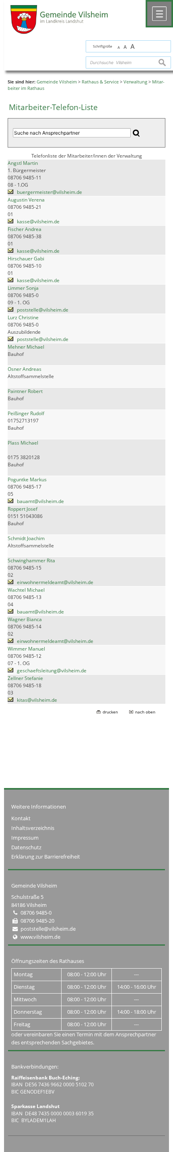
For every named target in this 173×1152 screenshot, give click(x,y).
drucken (110, 712)
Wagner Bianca (25, 619)
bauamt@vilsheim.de (40, 501)
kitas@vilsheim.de (37, 700)
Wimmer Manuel (26, 648)
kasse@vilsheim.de (38, 221)
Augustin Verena (26, 199)
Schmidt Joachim (26, 538)
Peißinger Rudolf (26, 413)
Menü (159, 13)
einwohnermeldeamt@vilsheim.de (55, 582)
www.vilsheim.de (40, 936)
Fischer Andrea (24, 229)
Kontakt (21, 818)
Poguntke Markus (27, 479)
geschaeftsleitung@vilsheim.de (51, 670)
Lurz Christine (23, 317)
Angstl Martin (23, 163)
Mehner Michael (26, 346)
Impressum (25, 837)
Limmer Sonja (23, 288)
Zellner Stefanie (25, 678)
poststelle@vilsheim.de (42, 309)
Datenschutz (26, 847)
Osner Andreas (24, 369)
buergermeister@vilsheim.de (49, 192)
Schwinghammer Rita (31, 560)
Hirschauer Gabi (26, 258)
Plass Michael (23, 442)
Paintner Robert (25, 391)
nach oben (145, 712)
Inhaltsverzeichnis (32, 828)
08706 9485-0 (36, 912)
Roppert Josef (22, 508)
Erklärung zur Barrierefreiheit (45, 856)
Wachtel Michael (26, 589)
